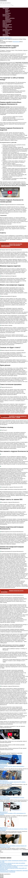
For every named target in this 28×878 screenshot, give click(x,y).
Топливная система (7, 27)
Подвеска (7, 33)
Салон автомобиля (7, 24)
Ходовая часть (6, 30)
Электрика (5, 34)
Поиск (1, 852)
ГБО (6, 28)
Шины (6, 31)
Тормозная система (7, 29)
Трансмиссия (6, 8)
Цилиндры (7, 19)
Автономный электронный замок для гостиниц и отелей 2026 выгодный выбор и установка (14, 866)
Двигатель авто (6, 15)
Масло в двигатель (10, 18)
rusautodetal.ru (3, 0)
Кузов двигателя (7, 22)
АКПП (6, 9)
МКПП (6, 12)
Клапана (7, 17)
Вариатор (7, 10)
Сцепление (8, 13)
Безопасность (6, 14)
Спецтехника (6, 35)
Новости (5, 23)
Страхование (6, 25)
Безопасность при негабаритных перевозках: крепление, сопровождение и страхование (14, 871)
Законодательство (7, 20)
